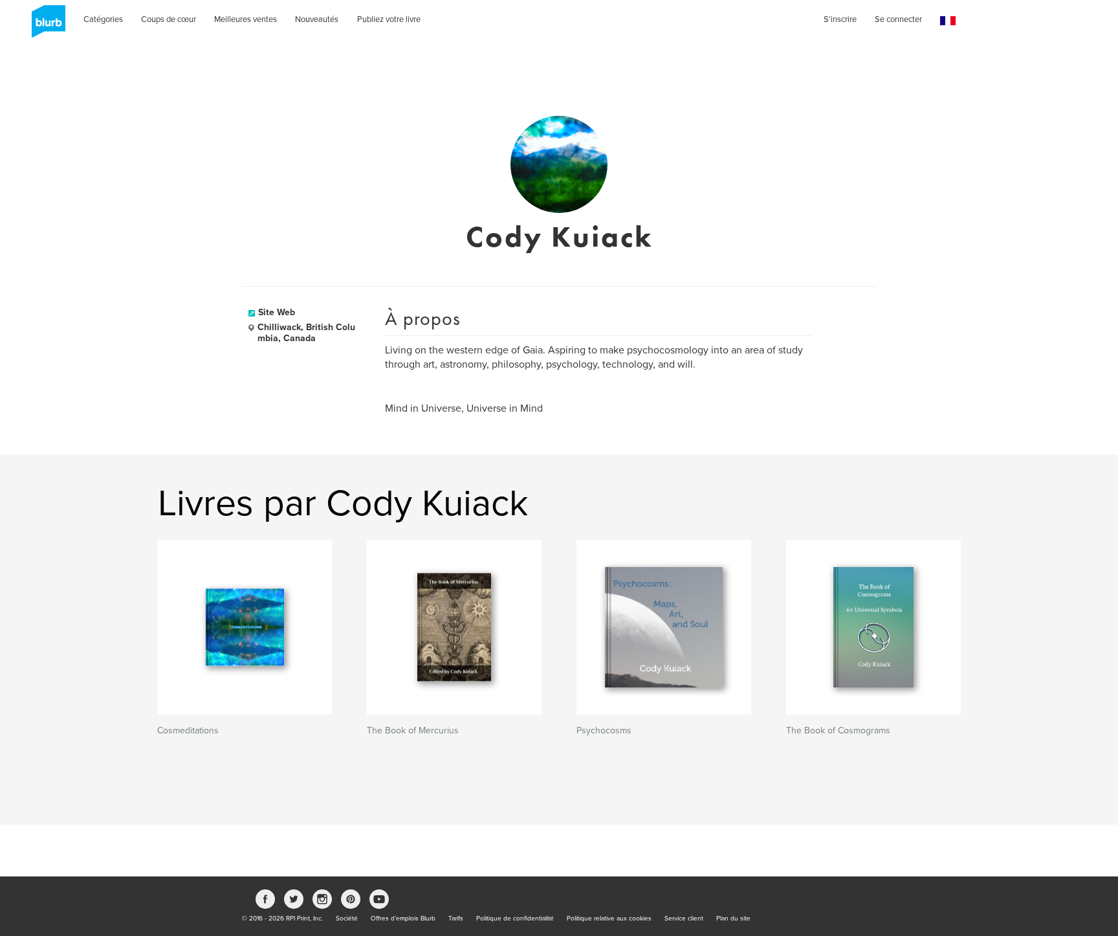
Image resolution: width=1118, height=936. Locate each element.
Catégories (103, 19)
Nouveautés (316, 19)
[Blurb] (44, 25)
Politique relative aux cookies (609, 918)
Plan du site (733, 918)
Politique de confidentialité (515, 918)
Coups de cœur (168, 19)
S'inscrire (840, 19)
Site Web (276, 312)
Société (347, 918)
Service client (683, 918)
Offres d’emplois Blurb (403, 918)
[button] (948, 21)
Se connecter (898, 19)
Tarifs (455, 918)
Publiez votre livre (389, 19)
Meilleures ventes (245, 19)
